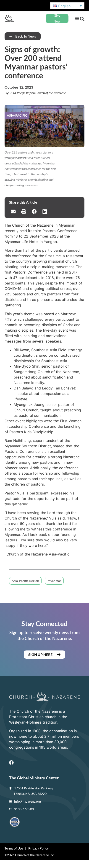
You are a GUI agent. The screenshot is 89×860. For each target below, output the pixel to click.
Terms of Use (14, 848)
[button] (77, 19)
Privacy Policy (38, 848)
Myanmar (54, 581)
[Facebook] (11, 762)
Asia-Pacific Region (25, 581)
